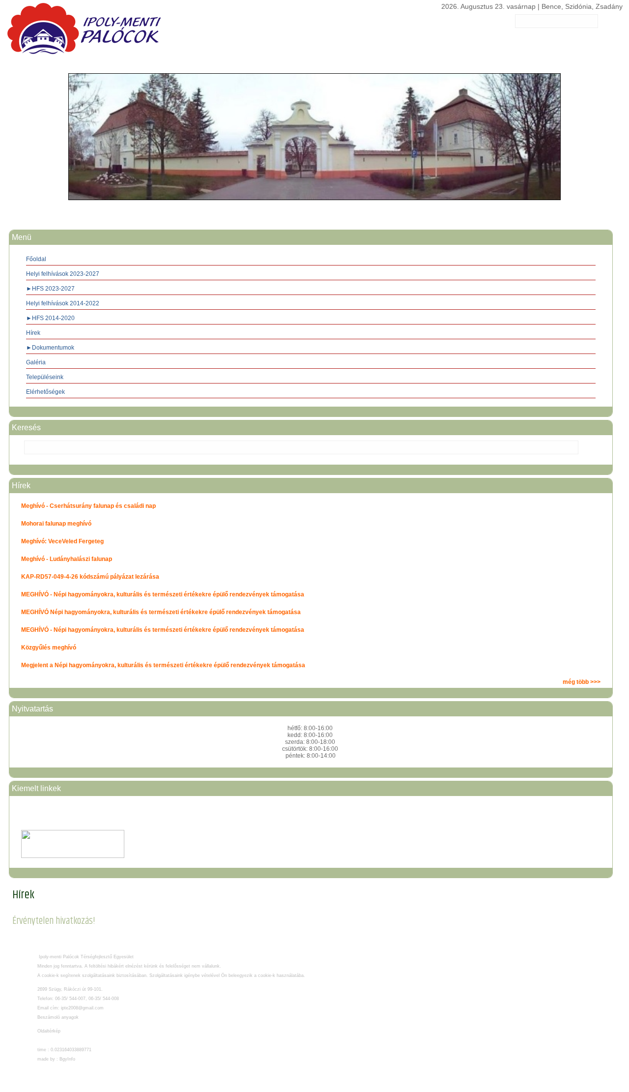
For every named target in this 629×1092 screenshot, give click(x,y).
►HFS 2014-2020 (50, 318)
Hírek (33, 332)
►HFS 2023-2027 (50, 288)
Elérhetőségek (45, 391)
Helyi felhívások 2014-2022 (62, 303)
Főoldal (36, 259)
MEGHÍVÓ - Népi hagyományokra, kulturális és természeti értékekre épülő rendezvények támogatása (162, 594)
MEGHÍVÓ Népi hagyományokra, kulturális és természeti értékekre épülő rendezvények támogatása (161, 612)
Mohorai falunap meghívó (56, 523)
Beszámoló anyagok (58, 1017)
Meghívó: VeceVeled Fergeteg (62, 541)
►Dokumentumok (50, 347)
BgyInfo (67, 1059)
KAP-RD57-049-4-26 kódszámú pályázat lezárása (90, 576)
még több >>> (581, 682)
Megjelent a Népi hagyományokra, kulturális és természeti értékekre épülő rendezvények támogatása (163, 665)
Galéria (36, 362)
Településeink (44, 377)
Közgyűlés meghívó (48, 647)
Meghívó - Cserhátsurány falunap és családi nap (88, 505)
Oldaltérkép (48, 1031)
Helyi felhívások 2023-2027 (62, 273)
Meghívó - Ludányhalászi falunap (66, 559)
